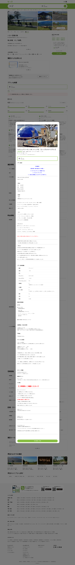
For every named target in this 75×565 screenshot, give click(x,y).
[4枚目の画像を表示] (40, 145)
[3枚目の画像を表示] (38, 145)
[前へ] (19, 136)
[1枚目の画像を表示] (35, 145)
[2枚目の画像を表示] (36, 145)
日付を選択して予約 (37, 440)
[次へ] (56, 136)
